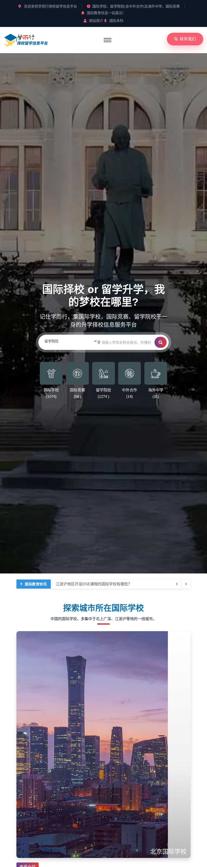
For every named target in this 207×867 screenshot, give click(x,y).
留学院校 (103, 390)
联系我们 (188, 39)
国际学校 (51, 390)
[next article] (177, 584)
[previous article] (186, 584)
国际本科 (116, 21)
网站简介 (96, 21)
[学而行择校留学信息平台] (26, 39)
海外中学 (155, 390)
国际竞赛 (77, 390)
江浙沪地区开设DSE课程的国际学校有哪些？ (94, 584)
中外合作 (129, 390)
